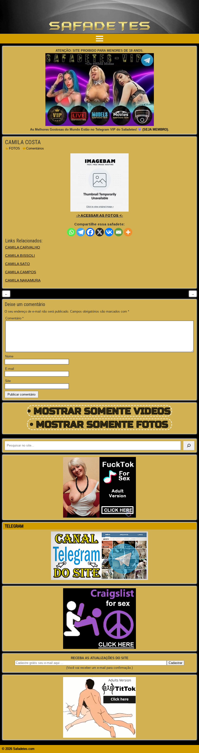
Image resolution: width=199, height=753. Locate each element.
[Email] (118, 232)
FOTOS (14, 148)
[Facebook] (90, 232)
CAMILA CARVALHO (22, 247)
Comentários (35, 148)
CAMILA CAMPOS (20, 272)
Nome (9, 356)
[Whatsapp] (71, 232)
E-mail (9, 369)
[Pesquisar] (188, 445)
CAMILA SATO (17, 264)
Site (8, 381)
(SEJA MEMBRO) (155, 129)
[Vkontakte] (109, 232)
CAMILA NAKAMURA (23, 280)
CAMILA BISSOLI (20, 255)
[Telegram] (80, 232)
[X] (99, 232)
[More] (128, 232)
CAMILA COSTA (23, 142)
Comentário (14, 318)
